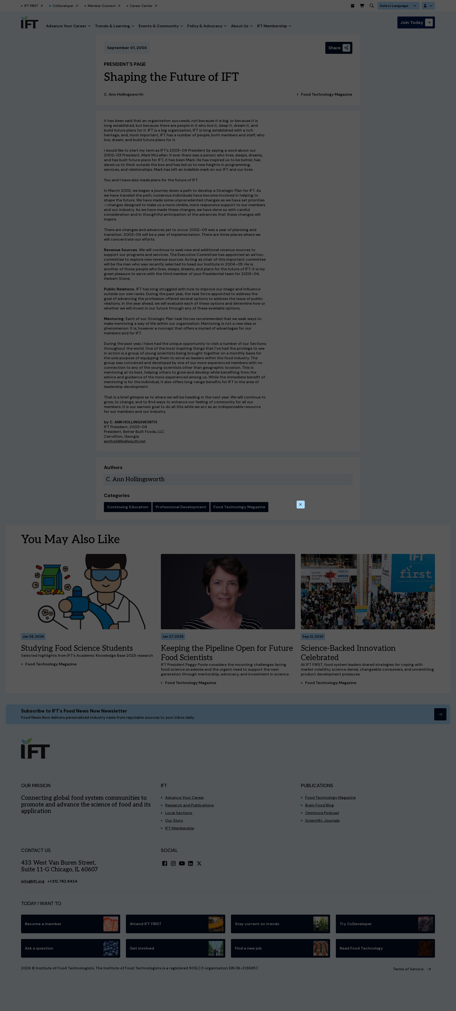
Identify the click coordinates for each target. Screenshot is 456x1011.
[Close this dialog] (301, 505)
